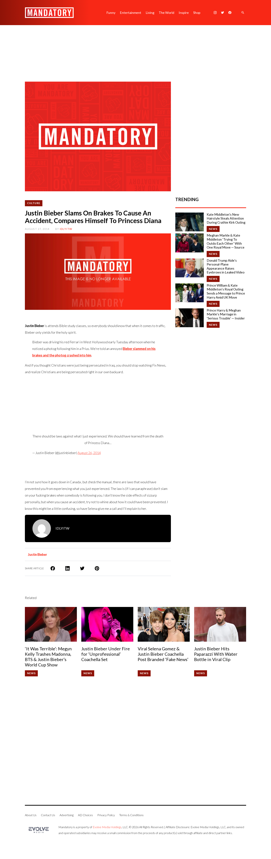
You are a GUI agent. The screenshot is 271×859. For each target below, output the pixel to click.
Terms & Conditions (131, 815)
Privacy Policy (106, 815)
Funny (110, 13)
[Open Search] (242, 13)
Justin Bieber (37, 554)
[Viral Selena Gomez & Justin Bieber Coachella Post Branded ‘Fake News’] (164, 624)
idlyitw (66, 228)
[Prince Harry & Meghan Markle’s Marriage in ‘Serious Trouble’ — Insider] (189, 317)
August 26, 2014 (89, 453)
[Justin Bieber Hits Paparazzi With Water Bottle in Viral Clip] (220, 624)
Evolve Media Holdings (107, 827)
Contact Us (48, 815)
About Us (31, 815)
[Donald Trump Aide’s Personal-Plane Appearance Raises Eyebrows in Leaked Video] (189, 268)
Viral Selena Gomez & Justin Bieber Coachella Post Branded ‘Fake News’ (163, 654)
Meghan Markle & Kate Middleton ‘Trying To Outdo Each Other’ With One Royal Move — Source (225, 241)
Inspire (184, 13)
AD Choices (85, 815)
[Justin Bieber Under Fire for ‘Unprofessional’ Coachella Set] (107, 624)
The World (166, 13)
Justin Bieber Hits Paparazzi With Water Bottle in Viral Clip (215, 654)
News (213, 228)
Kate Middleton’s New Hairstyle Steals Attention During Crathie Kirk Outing (226, 218)
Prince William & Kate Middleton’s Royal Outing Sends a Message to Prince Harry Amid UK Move (226, 291)
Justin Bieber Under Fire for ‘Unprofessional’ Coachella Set (105, 654)
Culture (33, 203)
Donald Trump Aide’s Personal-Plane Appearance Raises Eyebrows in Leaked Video (225, 266)
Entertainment (130, 13)
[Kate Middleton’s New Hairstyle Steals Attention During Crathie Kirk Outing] (189, 222)
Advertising (67, 815)
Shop (196, 13)
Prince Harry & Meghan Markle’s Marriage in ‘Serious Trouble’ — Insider (226, 314)
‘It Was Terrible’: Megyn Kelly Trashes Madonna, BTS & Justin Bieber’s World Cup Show (48, 656)
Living (150, 13)
